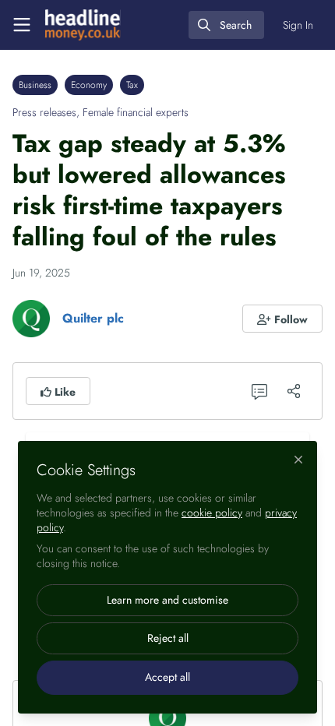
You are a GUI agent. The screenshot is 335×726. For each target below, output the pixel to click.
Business (35, 85)
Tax (132, 85)
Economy (89, 85)
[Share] (293, 391)
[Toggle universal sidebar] (22, 25)
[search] (226, 25)
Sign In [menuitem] (298, 25)
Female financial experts (136, 112)
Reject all (168, 638)
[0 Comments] (259, 391)
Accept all (167, 677)
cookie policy (212, 512)
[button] (282, 319)
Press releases (44, 112)
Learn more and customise (167, 600)
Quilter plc (93, 318)
